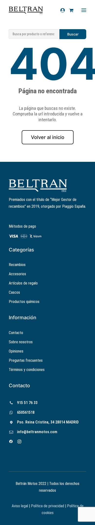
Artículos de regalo (23, 283)
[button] (11, 403)
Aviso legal (20, 506)
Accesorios (17, 274)
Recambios (17, 264)
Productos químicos (24, 301)
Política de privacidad (47, 506)
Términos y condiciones (27, 369)
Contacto (16, 332)
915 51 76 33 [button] (27, 402)
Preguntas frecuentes (26, 360)
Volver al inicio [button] (47, 137)
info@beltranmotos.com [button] (37, 432)
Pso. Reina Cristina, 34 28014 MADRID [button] (48, 422)
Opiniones (16, 351)
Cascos (14, 292)
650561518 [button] (26, 412)
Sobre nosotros (21, 342)
